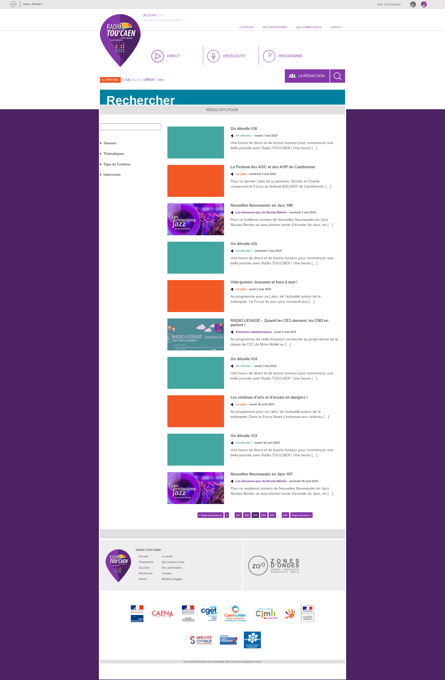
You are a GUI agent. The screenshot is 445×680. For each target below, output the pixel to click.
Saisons (110, 143)
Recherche (146, 573)
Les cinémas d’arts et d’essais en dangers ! (269, 397)
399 (255, 515)
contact (336, 27)
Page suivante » (301, 515)
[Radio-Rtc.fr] (414, 4)
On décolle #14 (243, 359)
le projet (246, 27)
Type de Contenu (117, 164)
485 (285, 515)
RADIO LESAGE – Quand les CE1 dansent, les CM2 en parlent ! (279, 322)
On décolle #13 (243, 435)
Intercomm (112, 175)
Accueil (143, 556)
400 (263, 515)
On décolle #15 (243, 243)
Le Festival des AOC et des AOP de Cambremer (272, 167)
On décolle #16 (243, 128)
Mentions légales (172, 579)
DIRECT (173, 56)
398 (246, 515)
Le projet (167, 556)
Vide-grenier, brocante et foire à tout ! (264, 282)
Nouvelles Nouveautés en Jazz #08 (261, 205)
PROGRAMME (290, 56)
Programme (146, 562)
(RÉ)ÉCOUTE (234, 56)
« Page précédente (210, 515)
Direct (142, 579)
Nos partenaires (172, 567)
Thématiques (114, 154)
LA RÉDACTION (311, 76)
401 (272, 515)
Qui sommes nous (173, 562)
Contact (167, 573)
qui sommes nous (308, 27)
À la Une (144, 567)
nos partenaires (275, 27)
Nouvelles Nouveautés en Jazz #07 (261, 474)
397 (238, 515)
